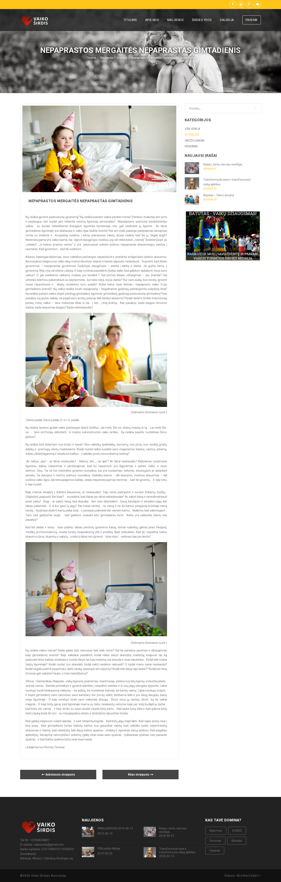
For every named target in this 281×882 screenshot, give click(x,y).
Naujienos (106, 57)
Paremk (215, 850)
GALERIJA (227, 20)
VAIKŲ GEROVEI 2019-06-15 (115, 828)
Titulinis (91, 57)
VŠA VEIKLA (192, 128)
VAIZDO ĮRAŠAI (194, 140)
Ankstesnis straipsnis (60, 774)
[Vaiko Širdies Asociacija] (35, 21)
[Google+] (249, 4)
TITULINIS (130, 20)
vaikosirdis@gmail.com (49, 844)
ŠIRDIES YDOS (202, 20)
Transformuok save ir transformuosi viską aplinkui (177, 850)
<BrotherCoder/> (248, 875)
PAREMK (252, 20)
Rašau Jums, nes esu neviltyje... (173, 830)
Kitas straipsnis (138, 774)
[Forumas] (257, 4)
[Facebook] (232, 4)
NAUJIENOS (175, 20)
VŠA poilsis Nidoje (108, 848)
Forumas (215, 840)
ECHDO (237, 830)
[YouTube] (241, 4)
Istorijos (122, 57)
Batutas (237, 840)
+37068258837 (40, 840)
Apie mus (216, 830)
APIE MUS (152, 20)
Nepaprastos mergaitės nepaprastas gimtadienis (163, 57)
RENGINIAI (191, 146)
